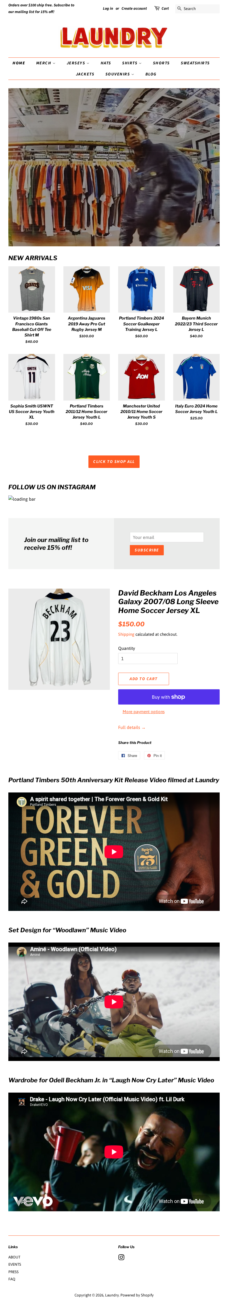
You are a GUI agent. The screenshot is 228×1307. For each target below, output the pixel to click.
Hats (106, 63)
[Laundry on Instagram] (121, 1258)
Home (19, 63)
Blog (151, 74)
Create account (134, 8)
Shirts (130, 63)
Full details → (132, 727)
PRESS (13, 1272)
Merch (44, 63)
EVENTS (14, 1264)
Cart (165, 8)
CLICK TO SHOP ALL (114, 462)
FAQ (11, 1279)
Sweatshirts (195, 63)
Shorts (161, 63)
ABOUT (14, 1257)
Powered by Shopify (137, 1295)
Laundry (112, 1295)
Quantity (126, 648)
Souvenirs (118, 74)
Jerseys (76, 63)
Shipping (126, 634)
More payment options (144, 711)
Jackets (85, 74)
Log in (108, 8)
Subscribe (147, 550)
